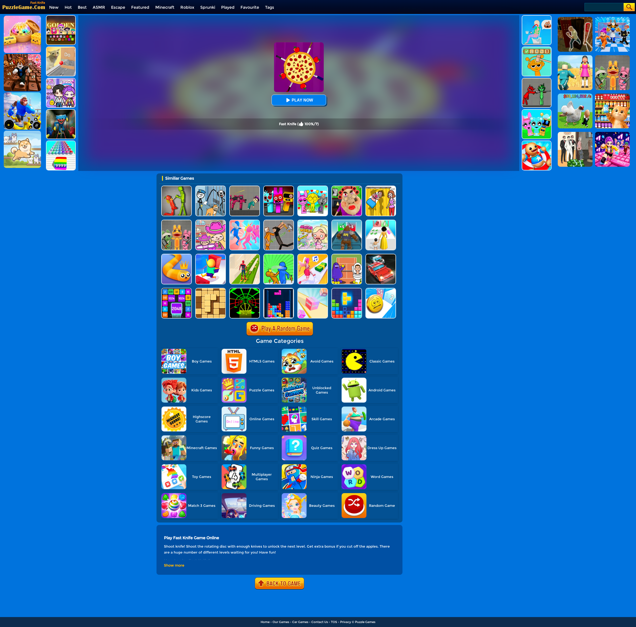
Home (265, 622)
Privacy (345, 622)
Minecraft (164, 7)
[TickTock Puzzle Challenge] (61, 48)
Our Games (281, 622)
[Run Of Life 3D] (380, 221)
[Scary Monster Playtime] (61, 111)
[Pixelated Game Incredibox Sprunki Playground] (537, 80)
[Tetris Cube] (346, 290)
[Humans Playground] (278, 221)
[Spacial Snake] (176, 256)
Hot (68, 7)
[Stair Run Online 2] (210, 256)
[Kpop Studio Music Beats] (61, 17)
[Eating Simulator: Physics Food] (537, 17)
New (54, 7)
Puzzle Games (365, 622)
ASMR (99, 7)
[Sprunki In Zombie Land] (278, 187)
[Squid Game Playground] (244, 187)
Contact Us (319, 622)
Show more (174, 565)
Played (228, 7)
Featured (140, 7)
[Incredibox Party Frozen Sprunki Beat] (537, 111)
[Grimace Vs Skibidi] (346, 256)
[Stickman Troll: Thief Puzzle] (210, 187)
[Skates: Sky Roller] (244, 256)
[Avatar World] (210, 221)
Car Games (300, 622)
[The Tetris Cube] (278, 290)
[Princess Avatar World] (312, 221)
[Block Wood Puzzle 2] (210, 290)
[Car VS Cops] (380, 256)
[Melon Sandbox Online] (176, 187)
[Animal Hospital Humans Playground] (176, 221)
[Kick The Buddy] (537, 142)
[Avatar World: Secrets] (61, 80)
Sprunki (207, 7)
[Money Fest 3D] (380, 290)
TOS (334, 622)
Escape (118, 7)
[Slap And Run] (244, 221)
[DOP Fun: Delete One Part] (380, 187)
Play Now (302, 100)
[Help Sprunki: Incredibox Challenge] (537, 48)
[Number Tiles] (176, 290)
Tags (269, 7)
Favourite (249, 7)
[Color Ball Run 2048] (61, 142)
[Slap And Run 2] (278, 256)
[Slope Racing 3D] (244, 290)
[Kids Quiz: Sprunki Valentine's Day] (312, 187)
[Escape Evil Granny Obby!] (346, 187)
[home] (23, 7)
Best (82, 7)
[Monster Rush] (346, 221)
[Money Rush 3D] (312, 256)
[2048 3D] (312, 290)
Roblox (187, 7)
